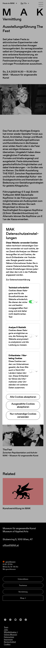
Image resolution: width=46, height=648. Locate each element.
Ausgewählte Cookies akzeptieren (23, 405)
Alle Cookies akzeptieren (23, 397)
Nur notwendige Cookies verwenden (23, 415)
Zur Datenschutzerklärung (18, 279)
